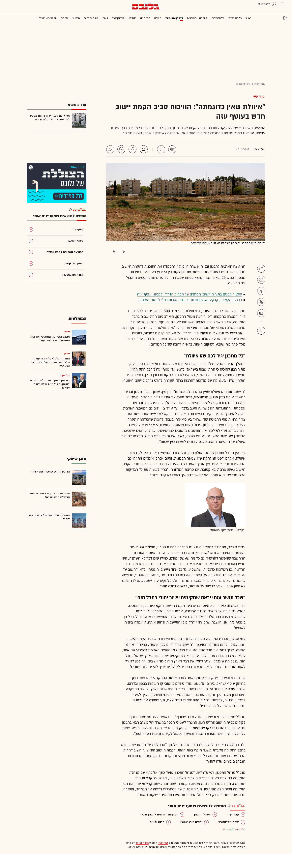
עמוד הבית (259, 83)
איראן (67, 353)
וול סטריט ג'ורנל (48, 18)
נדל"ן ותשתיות (243, 83)
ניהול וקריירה (118, 18)
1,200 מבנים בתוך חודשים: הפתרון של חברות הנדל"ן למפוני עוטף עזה (189, 294)
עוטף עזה (259, 96)
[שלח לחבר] (261, 313)
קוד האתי (163, 842)
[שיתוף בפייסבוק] (132, 149)
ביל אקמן (65, 375)
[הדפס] (172, 149)
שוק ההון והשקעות (197, 18)
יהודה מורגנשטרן (191, 822)
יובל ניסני (259, 148)
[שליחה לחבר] (144, 149)
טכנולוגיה (145, 18)
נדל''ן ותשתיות (174, 18)
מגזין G (76, 18)
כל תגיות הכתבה (235, 829)
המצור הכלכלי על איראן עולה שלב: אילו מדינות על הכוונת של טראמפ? (50, 362)
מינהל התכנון (202, 814)
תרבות (64, 18)
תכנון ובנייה (157, 822)
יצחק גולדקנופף (228, 822)
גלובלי (132, 18)
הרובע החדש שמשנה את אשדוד (50, 471)
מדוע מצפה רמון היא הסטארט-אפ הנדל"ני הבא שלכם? (49, 495)
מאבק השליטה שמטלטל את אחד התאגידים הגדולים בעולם (50, 338)
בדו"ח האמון (142, 842)
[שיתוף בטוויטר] (110, 149)
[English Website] (285, 17)
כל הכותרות (218, 18)
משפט (157, 18)
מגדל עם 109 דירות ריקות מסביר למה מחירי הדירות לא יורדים (49, 117)
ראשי (248, 18)
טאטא (66, 331)
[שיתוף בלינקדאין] (261, 302)
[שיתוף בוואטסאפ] (121, 149)
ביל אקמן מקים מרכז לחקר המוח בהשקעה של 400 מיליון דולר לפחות (50, 384)
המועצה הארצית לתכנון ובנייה (159, 814)
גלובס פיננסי (235, 18)
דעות (105, 18)
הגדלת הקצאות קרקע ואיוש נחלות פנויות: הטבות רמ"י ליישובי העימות (190, 299)
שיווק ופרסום (91, 18)
